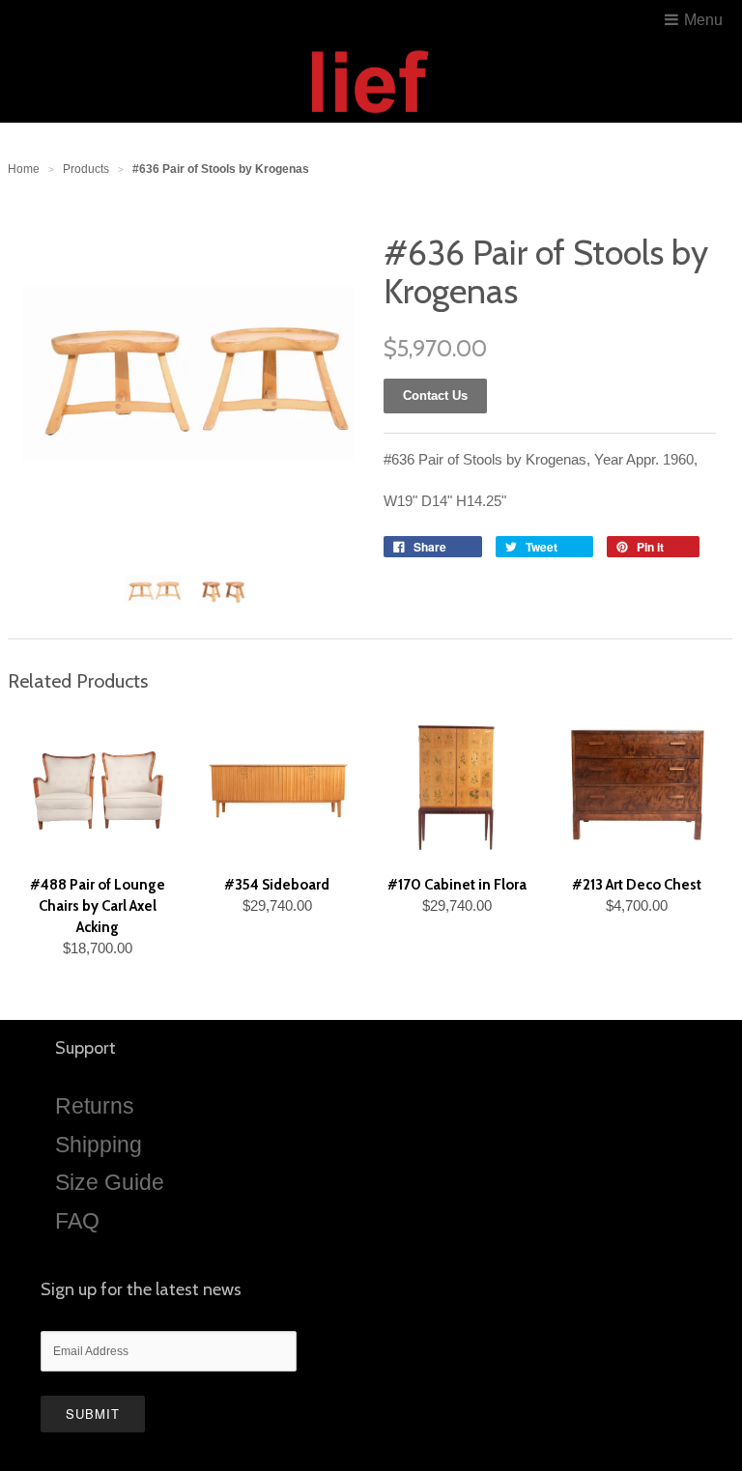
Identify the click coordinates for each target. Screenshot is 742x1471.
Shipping (98, 1144)
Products (86, 169)
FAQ (77, 1220)
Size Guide (109, 1182)
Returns (94, 1105)
